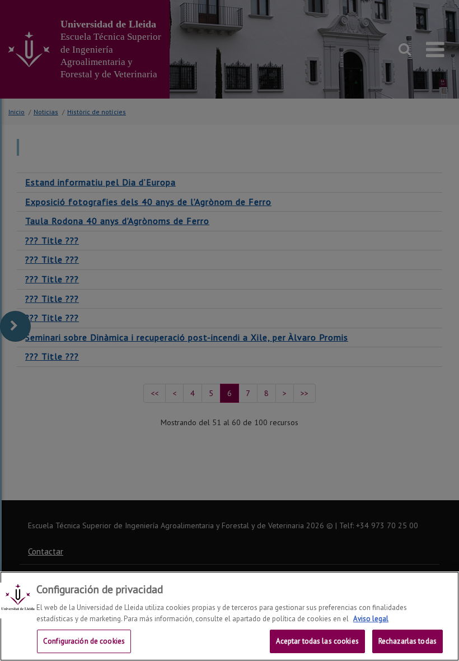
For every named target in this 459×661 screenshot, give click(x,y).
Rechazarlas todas (407, 641)
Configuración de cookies (84, 641)
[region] (229, 616)
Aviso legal (370, 618)
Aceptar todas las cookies (317, 641)
